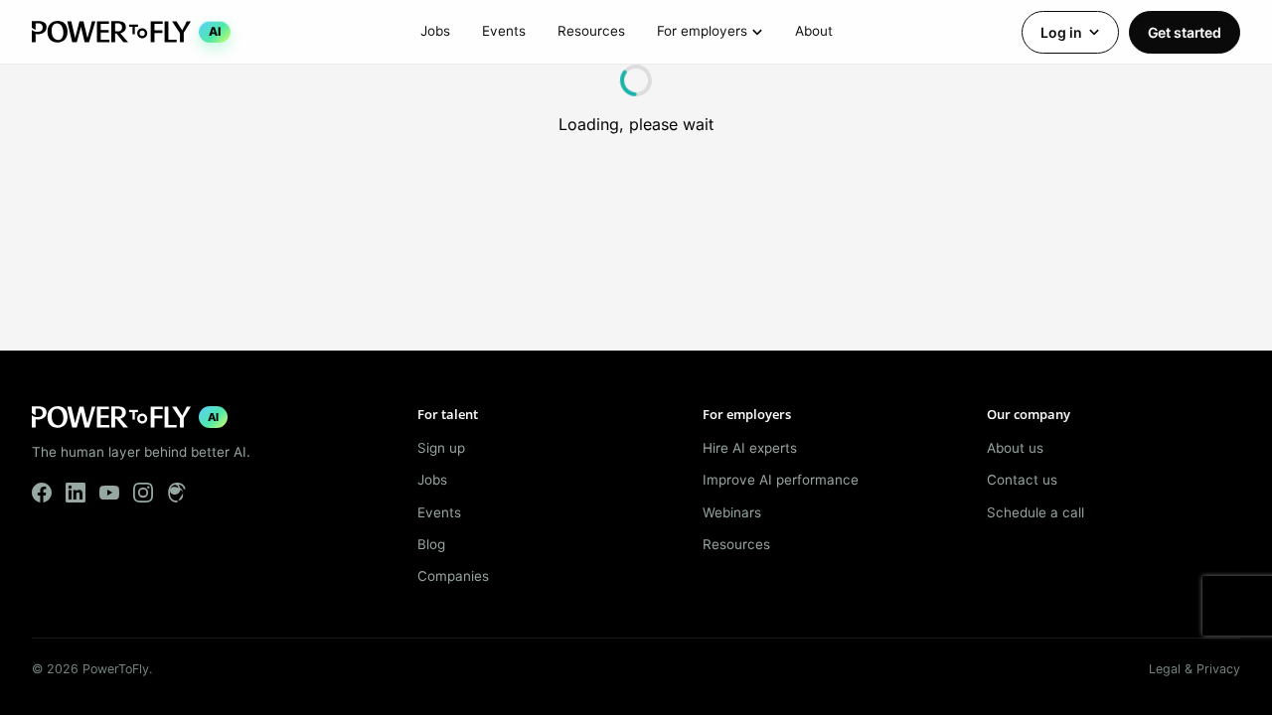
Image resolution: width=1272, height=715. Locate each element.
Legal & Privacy (1194, 668)
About (814, 31)
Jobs (435, 31)
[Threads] (177, 492)
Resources (591, 31)
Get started (1184, 32)
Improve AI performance (781, 480)
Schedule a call (1035, 512)
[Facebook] (42, 492)
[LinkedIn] (75, 492)
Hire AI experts (750, 448)
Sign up (441, 448)
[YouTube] (109, 492)
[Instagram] (143, 492)
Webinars (732, 512)
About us (1015, 448)
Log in (1060, 32)
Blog (431, 544)
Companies (453, 576)
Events (504, 31)
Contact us (1022, 480)
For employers (702, 31)
